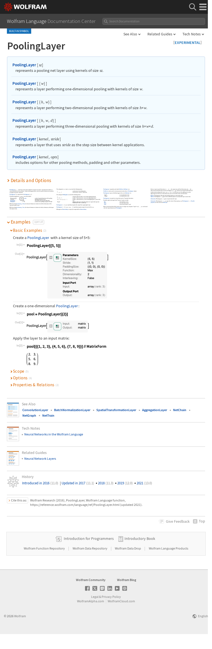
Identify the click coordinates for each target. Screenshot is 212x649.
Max (23, 199)
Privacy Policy (111, 597)
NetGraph (126, 189)
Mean (105, 203)
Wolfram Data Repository (90, 548)
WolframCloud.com (121, 601)
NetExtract (106, 191)
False (24, 200)
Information (153, 199)
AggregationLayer (154, 410)
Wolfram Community (90, 580)
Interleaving (12, 200)
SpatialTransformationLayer (116, 410)
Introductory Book (139, 538)
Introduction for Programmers (89, 538)
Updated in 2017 (78, 483)
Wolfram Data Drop (128, 548)
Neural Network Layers (40, 458)
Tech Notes (191, 33)
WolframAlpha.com (90, 601)
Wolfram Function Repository (44, 548)
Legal (95, 597)
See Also (130, 33)
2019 (125, 483)
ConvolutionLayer (35, 410)
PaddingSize (12, 201)
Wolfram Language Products (168, 548)
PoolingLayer (24, 64)
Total (105, 204)
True (24, 207)
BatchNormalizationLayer (72, 410)
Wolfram (20, 616)
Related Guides (159, 33)
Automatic (25, 198)
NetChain (121, 189)
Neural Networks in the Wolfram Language (53, 434)
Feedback (178, 521)
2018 (105, 483)
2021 (144, 483)
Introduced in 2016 (40, 483)
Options (152, 195)
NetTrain (48, 415)
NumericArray (65, 209)
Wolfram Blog (126, 580)
